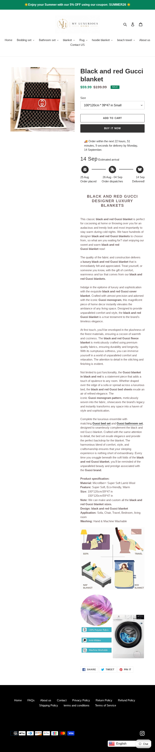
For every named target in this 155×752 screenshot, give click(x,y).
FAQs (31, 700)
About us (45, 700)
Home (18, 700)
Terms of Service (105, 705)
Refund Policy (126, 700)
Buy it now (112, 128)
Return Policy (104, 700)
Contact (62, 700)
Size (83, 97)
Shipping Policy (48, 705)
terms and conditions (76, 705)
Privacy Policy (81, 700)
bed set (105, 423)
